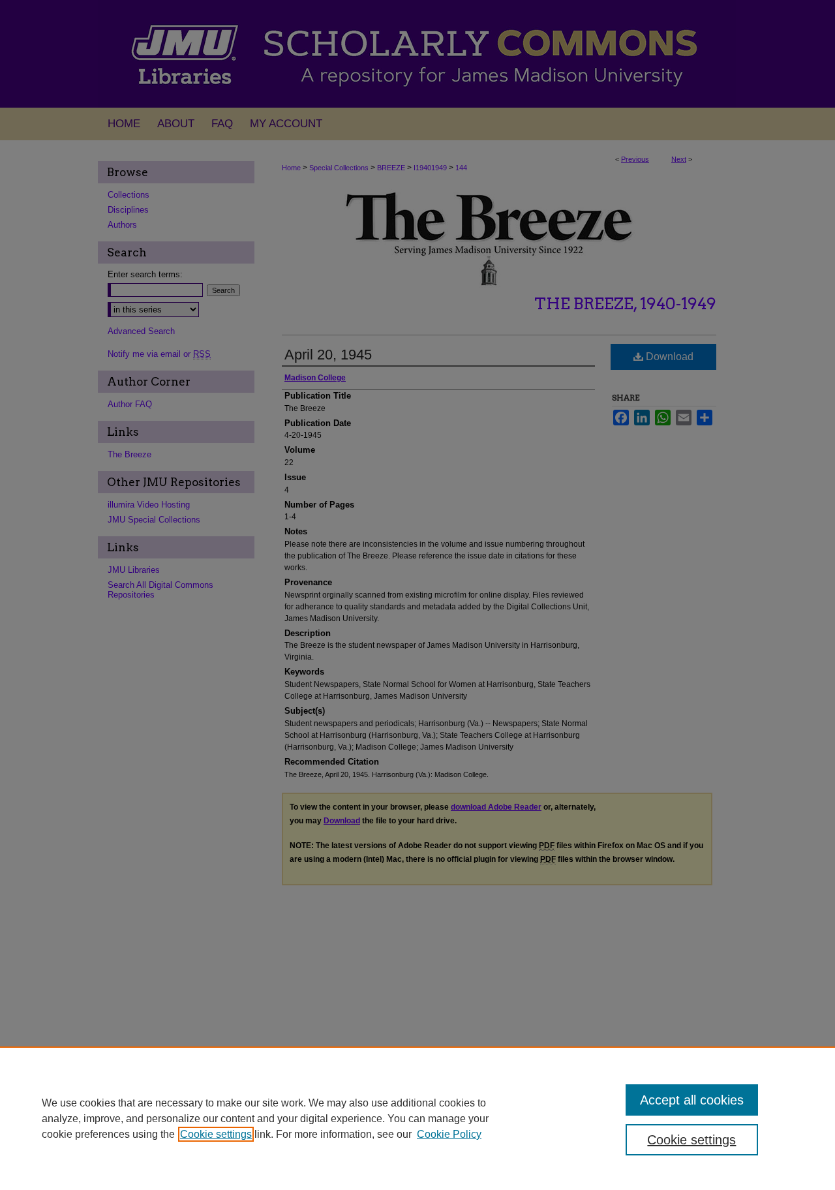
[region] (417, 1118)
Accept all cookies (692, 1100)
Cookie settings (216, 1134)
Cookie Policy (449, 1134)
